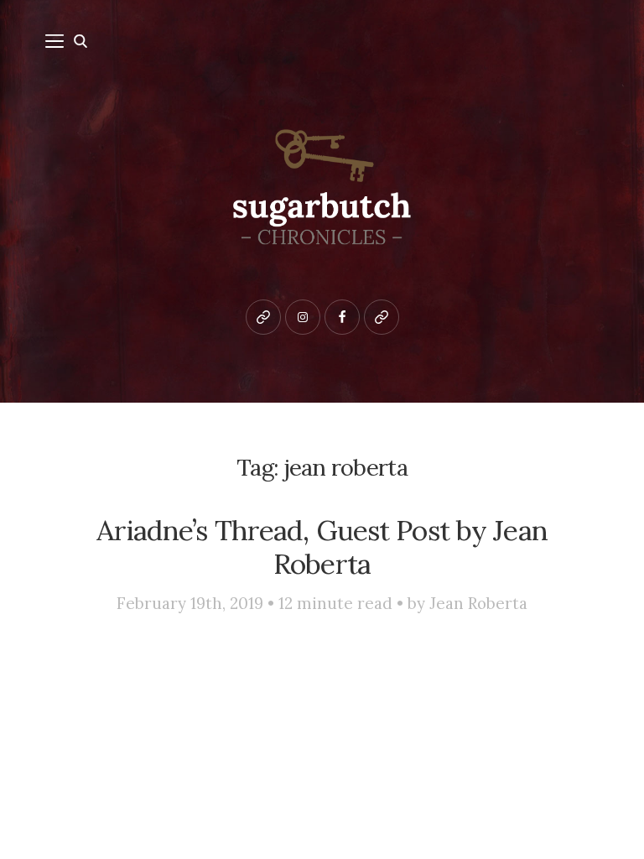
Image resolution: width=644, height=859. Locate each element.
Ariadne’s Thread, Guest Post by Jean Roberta (322, 547)
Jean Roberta (478, 603)
